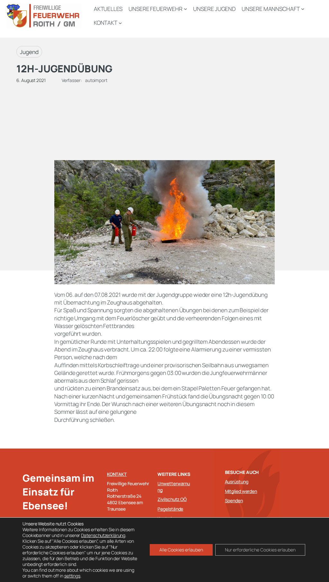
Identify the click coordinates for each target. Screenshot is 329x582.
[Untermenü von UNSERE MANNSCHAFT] (302, 8)
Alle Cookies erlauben (181, 550)
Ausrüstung (236, 481)
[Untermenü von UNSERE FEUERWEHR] (185, 8)
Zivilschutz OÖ (172, 499)
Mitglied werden (241, 491)
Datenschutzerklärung (103, 535)
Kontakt (117, 474)
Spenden (234, 500)
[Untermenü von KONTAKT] (120, 22)
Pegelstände (170, 509)
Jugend (29, 52)
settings (72, 576)
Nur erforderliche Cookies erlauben (260, 550)
